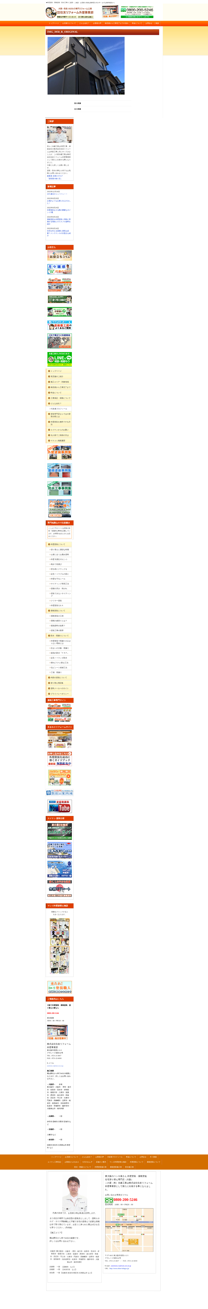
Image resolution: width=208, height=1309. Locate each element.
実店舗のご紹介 (57, 376)
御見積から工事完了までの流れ (116, 23)
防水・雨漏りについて (60, 636)
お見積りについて (69, 23)
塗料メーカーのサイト (60, 688)
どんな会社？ (84, 23)
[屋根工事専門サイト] (60, 712)
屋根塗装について (58, 611)
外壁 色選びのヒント (59, 559)
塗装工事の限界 (57, 630)
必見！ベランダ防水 (59, 658)
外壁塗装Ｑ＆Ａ (57, 605)
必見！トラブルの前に (60, 574)
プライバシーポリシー (60, 694)
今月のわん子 (87, 1162)
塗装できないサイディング (61, 594)
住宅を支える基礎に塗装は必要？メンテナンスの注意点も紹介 (59, 233)
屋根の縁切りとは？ (59, 621)
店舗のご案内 (101, 1162)
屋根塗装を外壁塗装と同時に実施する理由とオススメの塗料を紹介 (59, 221)
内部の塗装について (59, 678)
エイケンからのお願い (60, 430)
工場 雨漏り (56, 672)
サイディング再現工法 (60, 584)
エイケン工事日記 (54, 1162)
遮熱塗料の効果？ (58, 626)
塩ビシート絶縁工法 (59, 668)
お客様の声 (97, 23)
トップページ (54, 23)
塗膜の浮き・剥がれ (59, 588)
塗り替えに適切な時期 (60, 550)
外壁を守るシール (58, 579)
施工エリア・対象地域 (60, 382)
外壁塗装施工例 (100, 1167)
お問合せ (143, 1157)
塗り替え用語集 (57, 683)
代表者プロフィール (59, 409)
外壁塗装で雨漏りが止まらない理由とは (61, 642)
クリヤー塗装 (56, 601)
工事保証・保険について (61, 398)
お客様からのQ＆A (72, 1162)
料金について (137, 23)
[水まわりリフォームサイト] (60, 739)
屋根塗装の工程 (57, 616)
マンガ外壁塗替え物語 (117, 1162)
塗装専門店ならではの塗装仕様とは (61, 415)
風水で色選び (56, 564)
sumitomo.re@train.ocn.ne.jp (55, 1066)
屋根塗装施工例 (116, 1167)
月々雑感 (153, 1157)
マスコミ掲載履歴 (58, 441)
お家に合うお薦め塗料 (60, 554)
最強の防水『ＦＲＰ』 (60, 653)
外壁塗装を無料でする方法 (61, 423)
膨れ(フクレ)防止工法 (59, 663)
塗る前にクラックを (59, 569)
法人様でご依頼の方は (60, 435)
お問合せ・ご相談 (152, 23)
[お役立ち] (60, 255)
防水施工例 (129, 1167)
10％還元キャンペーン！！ (57, 194)
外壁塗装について (58, 544)
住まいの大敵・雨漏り (60, 648)
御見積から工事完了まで (61, 387)
